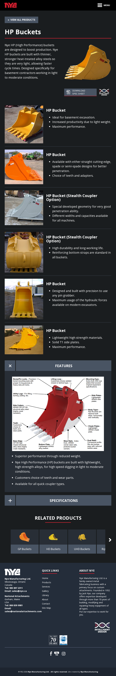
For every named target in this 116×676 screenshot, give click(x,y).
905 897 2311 (16, 588)
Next (108, 540)
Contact (46, 603)
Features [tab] (63, 365)
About (45, 599)
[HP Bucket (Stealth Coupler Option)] (24, 207)
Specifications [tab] (64, 500)
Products (46, 582)
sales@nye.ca (19, 591)
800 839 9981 (16, 605)
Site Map (46, 607)
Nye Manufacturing (89, 672)
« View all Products (21, 19)
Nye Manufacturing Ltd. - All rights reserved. (48, 672)
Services (46, 586)
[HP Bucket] (24, 124)
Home (45, 578)
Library (45, 595)
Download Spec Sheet (78, 92)
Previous (8, 540)
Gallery (45, 591)
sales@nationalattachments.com (23, 611)
